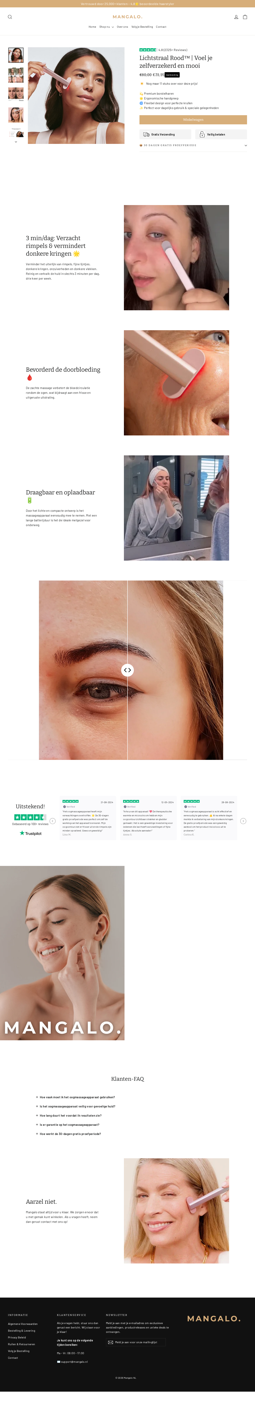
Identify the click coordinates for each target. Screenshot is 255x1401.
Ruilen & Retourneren (21, 1344)
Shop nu (105, 26)
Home (92, 26)
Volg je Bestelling (142, 26)
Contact (161, 26)
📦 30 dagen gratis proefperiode (167, 145)
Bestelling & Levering (21, 1330)
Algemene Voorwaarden (23, 1323)
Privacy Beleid (17, 1337)
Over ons (122, 26)
